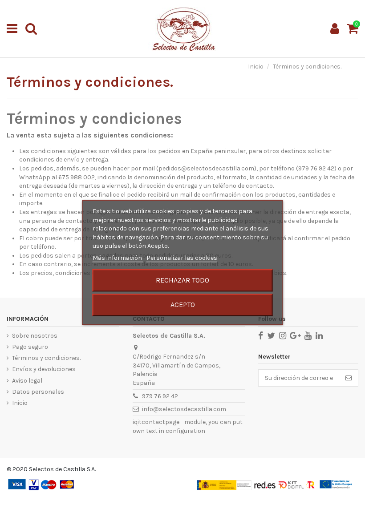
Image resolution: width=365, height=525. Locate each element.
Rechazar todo (182, 280)
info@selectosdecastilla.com (184, 409)
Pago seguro (30, 347)
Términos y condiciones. (46, 358)
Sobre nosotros (34, 335)
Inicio (20, 403)
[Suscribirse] (348, 378)
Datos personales (38, 392)
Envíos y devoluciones (44, 369)
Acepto (182, 304)
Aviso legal (27, 380)
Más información (118, 258)
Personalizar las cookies (181, 258)
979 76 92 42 (160, 396)
